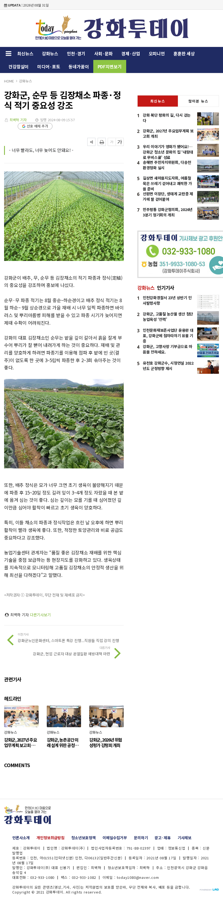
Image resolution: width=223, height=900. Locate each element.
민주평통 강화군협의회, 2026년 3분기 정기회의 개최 (168, 212)
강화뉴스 (50, 53)
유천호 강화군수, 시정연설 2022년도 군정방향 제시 (168, 365)
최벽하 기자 (18, 119)
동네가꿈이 (79, 66)
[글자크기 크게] (120, 142)
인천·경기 (76, 53)
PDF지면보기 (110, 66)
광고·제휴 (162, 837)
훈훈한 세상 (184, 53)
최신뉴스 (25, 53)
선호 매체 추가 (37, 126)
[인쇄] (102, 142)
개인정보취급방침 (50, 837)
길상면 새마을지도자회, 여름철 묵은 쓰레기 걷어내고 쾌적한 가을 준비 (167, 183)
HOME (9, 81)
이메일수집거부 (115, 837)
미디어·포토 (48, 66)
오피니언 (157, 53)
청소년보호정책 (83, 837)
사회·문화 (103, 53)
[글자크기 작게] (112, 142)
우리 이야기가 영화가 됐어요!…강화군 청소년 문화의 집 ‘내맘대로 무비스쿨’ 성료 (168, 152)
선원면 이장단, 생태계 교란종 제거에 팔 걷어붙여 (168, 196)
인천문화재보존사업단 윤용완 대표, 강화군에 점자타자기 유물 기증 (168, 335)
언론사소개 (21, 837)
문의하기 (141, 837)
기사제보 (184, 837)
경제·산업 (130, 53)
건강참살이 (18, 66)
